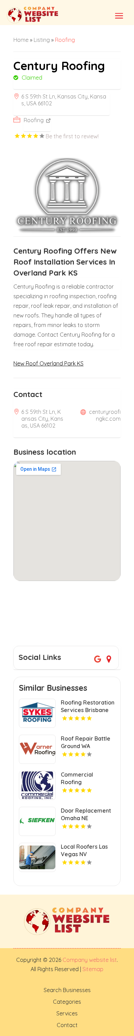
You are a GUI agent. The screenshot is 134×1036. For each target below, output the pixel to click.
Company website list (90, 959)
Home (21, 39)
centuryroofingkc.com (105, 415)
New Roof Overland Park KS (48, 363)
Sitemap (92, 969)
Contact (67, 1025)
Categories (67, 1001)
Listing (42, 39)
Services (67, 1013)
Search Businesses (67, 990)
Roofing (65, 39)
